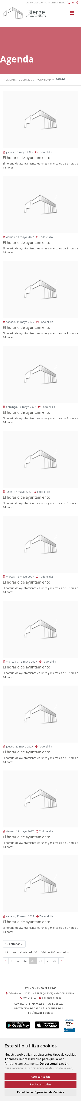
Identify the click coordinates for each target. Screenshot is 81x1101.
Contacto (21, 1003)
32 (25, 961)
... (18, 961)
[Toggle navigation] (72, 13)
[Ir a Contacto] (73, 3)
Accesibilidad (54, 1008)
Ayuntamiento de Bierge (17, 79)
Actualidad (44, 79)
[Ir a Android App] (19, 1024)
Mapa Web (38, 1003)
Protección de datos (28, 1008)
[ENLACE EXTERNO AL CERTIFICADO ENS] (69, 1024)
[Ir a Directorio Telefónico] (68, 3)
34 (40, 961)
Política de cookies (40, 1013)
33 (32, 961)
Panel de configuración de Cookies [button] (40, 1092)
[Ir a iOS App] (48, 1024)
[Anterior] (6, 960)
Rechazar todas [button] (40, 1084)
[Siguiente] (61, 960)
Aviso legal (55, 1003)
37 (54, 961)
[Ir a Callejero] (77, 3)
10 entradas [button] (12, 944)
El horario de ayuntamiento (26, 157)
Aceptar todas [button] (40, 1076)
